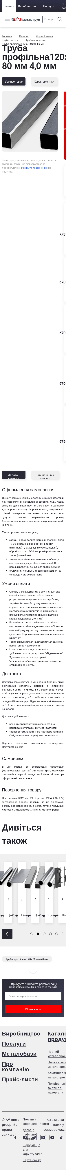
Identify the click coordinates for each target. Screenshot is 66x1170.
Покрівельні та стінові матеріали (57, 1088)
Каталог (9, 6)
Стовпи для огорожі (60, 899)
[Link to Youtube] (52, 1137)
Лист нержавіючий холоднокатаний (19, 899)
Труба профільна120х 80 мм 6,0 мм (27, 959)
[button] (7, 934)
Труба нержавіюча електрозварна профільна (33, 899)
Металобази (19, 1053)
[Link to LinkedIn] (43, 1137)
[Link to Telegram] (34, 1137)
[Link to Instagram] (24, 1137)
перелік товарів (28, 802)
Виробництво (27, 6)
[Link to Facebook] (15, 1137)
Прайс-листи (20, 1079)
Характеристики (44, 81)
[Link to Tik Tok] (61, 1137)
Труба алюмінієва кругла (46, 899)
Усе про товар (14, 81)
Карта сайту (32, 1160)
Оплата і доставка (14, 476)
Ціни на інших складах (45, 476)
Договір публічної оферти (30, 1134)
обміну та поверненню (34, 167)
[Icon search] (60, 19)
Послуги (48, 6)
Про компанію (15, 1066)
